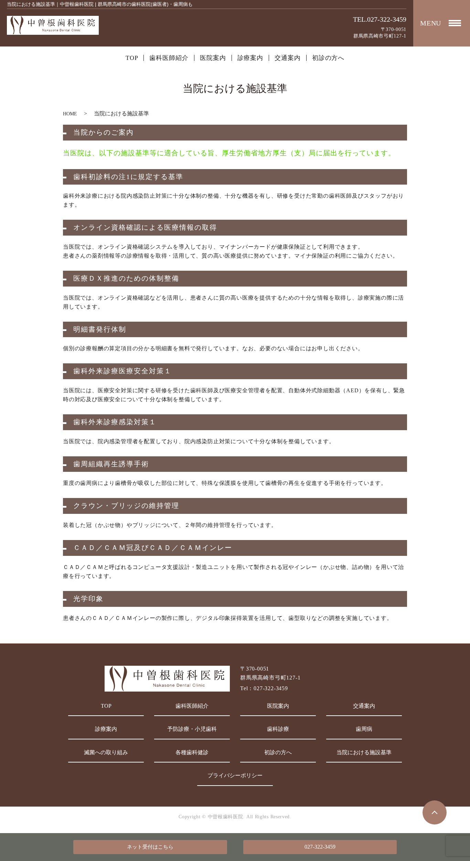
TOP (132, 58)
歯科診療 (278, 729)
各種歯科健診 (192, 752)
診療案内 (250, 58)
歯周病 (364, 729)
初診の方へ (328, 58)
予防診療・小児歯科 (192, 729)
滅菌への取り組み (106, 752)
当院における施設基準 (364, 752)
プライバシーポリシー (235, 775)
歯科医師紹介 (168, 58)
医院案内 (213, 58)
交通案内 (288, 58)
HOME (70, 113)
